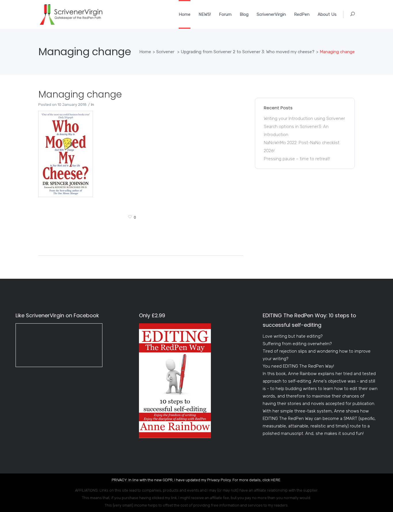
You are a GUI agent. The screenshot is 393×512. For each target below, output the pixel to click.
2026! (269, 150)
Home (145, 51)
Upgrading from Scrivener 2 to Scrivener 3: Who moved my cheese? (247, 51)
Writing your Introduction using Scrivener (304, 118)
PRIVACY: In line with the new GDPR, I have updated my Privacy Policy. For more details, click (191, 480)
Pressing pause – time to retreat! (297, 158)
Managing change (80, 94)
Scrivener (165, 51)
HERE (276, 480)
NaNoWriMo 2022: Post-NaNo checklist (301, 142)
